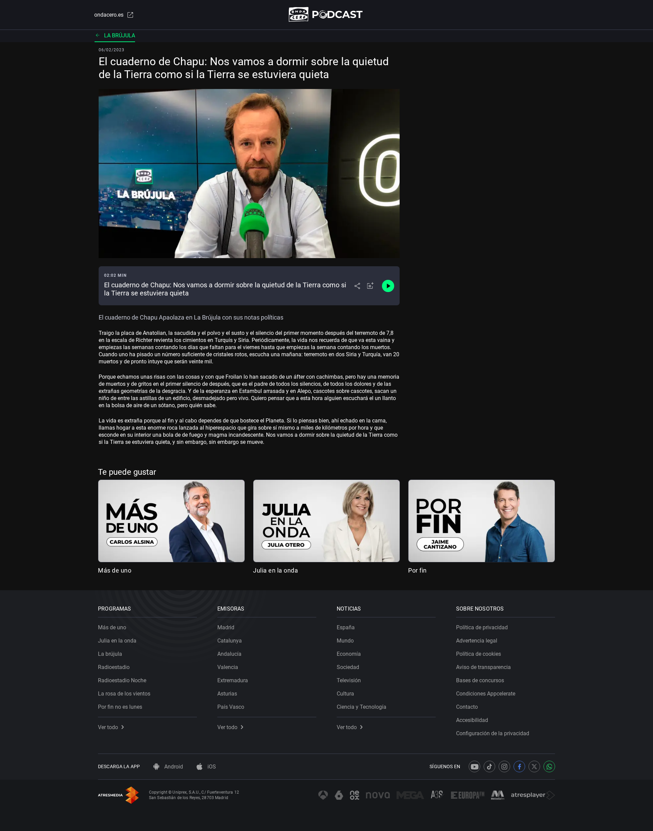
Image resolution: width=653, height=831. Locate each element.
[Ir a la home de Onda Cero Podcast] (326, 14)
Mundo (345, 640)
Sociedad (348, 667)
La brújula (119, 35)
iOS (211, 766)
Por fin (417, 570)
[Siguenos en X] (534, 766)
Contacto (467, 707)
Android (173, 766)
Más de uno (114, 570)
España (346, 627)
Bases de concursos (480, 680)
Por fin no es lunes (120, 707)
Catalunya (229, 640)
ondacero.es (108, 15)
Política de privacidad (482, 627)
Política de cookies (478, 654)
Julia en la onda (275, 570)
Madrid (225, 627)
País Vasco (230, 707)
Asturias (227, 693)
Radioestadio (114, 667)
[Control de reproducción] (388, 286)
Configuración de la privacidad (492, 733)
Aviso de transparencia (483, 667)
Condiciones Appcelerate (485, 693)
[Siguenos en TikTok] (489, 766)
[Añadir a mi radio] (370, 286)
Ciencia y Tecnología (361, 707)
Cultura (345, 693)
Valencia (227, 667)
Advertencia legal (476, 640)
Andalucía (229, 654)
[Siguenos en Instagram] (504, 766)
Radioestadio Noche (122, 680)
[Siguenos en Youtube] (474, 766)
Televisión (349, 680)
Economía (349, 654)
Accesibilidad (472, 720)
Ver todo (108, 727)
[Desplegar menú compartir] (357, 286)
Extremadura (232, 680)
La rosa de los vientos (124, 693)
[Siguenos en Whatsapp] (549, 766)
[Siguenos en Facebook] (519, 766)
